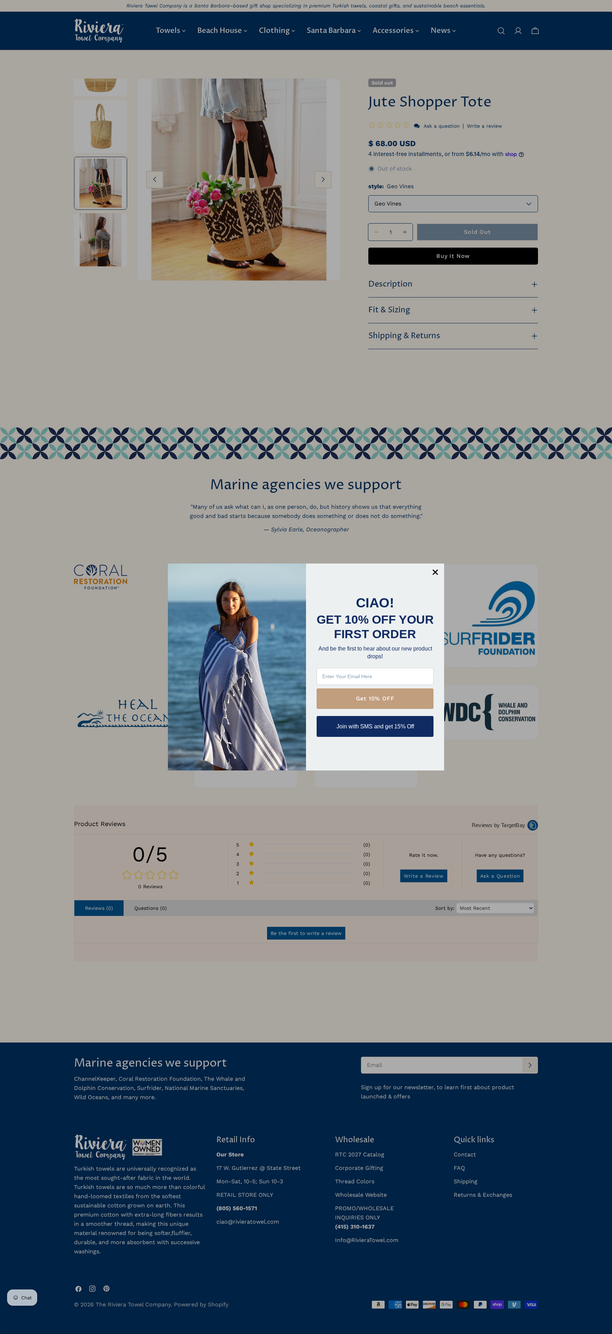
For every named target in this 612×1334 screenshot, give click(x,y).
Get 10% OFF (375, 698)
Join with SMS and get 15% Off (375, 726)
